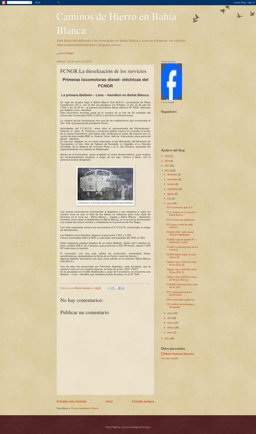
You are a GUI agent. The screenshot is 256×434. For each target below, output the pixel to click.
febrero (171, 327)
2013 (167, 165)
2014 (167, 161)
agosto (171, 194)
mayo (170, 313)
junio (170, 203)
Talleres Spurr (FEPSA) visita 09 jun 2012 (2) (181, 270)
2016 (167, 156)
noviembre (173, 179)
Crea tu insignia (167, 102)
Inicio (109, 401)
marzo (170, 322)
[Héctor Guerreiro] (171, 99)
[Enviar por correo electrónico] (109, 288)
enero (170, 332)
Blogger (146, 427)
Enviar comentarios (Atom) (84, 408)
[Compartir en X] (116, 288)
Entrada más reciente (71, 401)
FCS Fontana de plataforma (181, 219)
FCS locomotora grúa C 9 (179, 207)
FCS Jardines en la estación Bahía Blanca (181, 213)
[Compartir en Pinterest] (123, 288)
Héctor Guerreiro (168, 62)
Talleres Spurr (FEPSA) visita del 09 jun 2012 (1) (181, 278)
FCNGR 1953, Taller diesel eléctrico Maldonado (180, 233)
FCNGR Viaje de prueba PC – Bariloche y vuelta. (182, 241)
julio (169, 198)
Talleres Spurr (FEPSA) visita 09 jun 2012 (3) (181, 263)
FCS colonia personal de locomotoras (179, 293)
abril (169, 318)
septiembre (173, 189)
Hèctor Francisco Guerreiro (179, 354)
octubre (171, 184)
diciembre (172, 174)
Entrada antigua (143, 401)
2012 (167, 170)
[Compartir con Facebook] (119, 288)
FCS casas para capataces (180, 299)
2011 (167, 338)
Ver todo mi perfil (169, 358)
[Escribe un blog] (113, 288)
